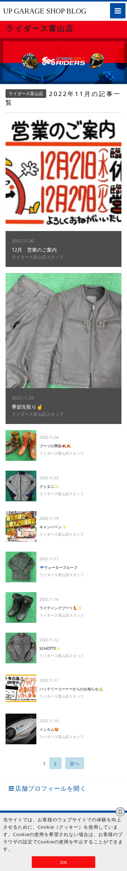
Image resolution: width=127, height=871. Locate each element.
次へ (75, 763)
